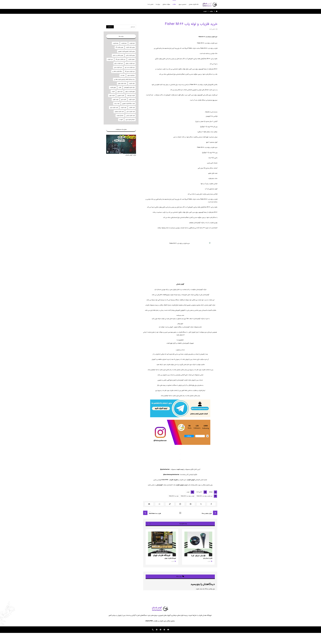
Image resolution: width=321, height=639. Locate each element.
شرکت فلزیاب (132, 83)
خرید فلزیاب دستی (118, 67)
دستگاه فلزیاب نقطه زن (117, 71)
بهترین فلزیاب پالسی (130, 55)
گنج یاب (121, 119)
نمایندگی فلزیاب (120, 115)
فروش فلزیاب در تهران (130, 91)
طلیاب (120, 87)
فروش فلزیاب (113, 87)
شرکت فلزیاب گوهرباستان (129, 87)
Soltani (210, 492)
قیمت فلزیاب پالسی (130, 115)
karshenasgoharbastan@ (171, 475)
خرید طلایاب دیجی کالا (120, 59)
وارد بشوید (199, 589)
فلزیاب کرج (123, 99)
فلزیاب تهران (112, 95)
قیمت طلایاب (132, 107)
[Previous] (150, 523)
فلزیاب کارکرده (132, 99)
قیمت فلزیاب (123, 107)
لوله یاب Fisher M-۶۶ (173, 496)
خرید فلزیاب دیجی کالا (130, 71)
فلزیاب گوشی (115, 99)
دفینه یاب (122, 75)
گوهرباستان (159, 485)
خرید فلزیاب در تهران (130, 63)
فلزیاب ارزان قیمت (131, 95)
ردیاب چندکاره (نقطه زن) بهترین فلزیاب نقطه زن (124, 79)
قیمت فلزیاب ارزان (114, 107)
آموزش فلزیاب (191, 480)
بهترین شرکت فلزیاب (130, 47)
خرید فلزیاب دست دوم (130, 67)
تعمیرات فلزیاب (173, 480)
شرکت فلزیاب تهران (122, 83)
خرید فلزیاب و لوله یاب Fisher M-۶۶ (204, 496)
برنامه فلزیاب (115, 43)
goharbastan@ (165, 469)
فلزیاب (188, 492)
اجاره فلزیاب (132, 43)
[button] (211, 504)
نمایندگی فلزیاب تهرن (130, 119)
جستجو (110, 27)
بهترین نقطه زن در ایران (118, 55)
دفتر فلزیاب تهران (131, 75)
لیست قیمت (179, 469)
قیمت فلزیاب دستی (130, 111)
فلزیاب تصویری (120, 95)
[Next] (147, 523)
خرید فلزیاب (110, 59)
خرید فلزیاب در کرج (119, 63)
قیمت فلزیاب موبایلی (119, 111)
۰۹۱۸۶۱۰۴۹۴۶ (149, 621)
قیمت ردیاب (116, 103)
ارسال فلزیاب (124, 43)
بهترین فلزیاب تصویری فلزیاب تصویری (126, 51)
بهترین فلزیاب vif (119, 47)
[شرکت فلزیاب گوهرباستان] (209, 4)
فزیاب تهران (119, 91)
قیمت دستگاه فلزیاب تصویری (128, 103)
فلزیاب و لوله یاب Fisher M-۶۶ (187, 496)
